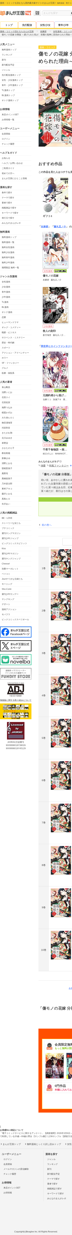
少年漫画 (6, 297)
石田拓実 (6, 402)
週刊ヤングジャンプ (11, 558)
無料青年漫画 (8, 257)
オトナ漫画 (7, 312)
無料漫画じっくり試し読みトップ (44, 1144)
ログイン (6, 139)
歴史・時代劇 (8, 342)
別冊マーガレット (10, 569)
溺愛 (43, 465)
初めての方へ (8, 173)
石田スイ (6, 397)
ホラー (5, 358)
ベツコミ (6, 574)
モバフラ (6, 614)
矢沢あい (6, 504)
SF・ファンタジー (10, 363)
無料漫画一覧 (8, 242)
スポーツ (6, 347)
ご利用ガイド (8, 168)
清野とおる (7, 463)
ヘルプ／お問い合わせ (12, 163)
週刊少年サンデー (10, 594)
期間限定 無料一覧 (10, 267)
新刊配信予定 (8, 65)
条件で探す (7, 192)
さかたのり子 (8, 448)
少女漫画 (6, 287)
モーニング (7, 584)
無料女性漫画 (8, 247)
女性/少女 (45, 25)
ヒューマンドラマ (10, 322)
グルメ (5, 368)
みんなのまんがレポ (11, 223)
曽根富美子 (7, 468)
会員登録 (6, 134)
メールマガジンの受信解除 (16, 1169)
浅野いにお (7, 392)
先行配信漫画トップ (11, 75)
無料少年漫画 (8, 262)
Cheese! (6, 563)
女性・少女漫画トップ (12, 80)
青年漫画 (6, 292)
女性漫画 (6, 282)
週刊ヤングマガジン (11, 533)
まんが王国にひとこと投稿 (14, 178)
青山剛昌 (6, 387)
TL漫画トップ (8, 90)
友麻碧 (44, 226)
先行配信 (27, 25)
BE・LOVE (7, 518)
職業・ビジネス (9, 332)
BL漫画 (5, 307)
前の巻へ (47, 524)
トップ (9, 25)
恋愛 (4, 317)
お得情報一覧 (8, 119)
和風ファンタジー (59, 465)
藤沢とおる (7, 494)
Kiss (4, 548)
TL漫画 (5, 302)
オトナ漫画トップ (10, 100)
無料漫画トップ (9, 49)
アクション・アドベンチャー (15, 353)
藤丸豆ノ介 (60, 226)
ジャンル (6, 70)
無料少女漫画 (8, 252)
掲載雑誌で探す (9, 208)
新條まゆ (6, 458)
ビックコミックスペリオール (15, 619)
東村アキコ (7, 488)
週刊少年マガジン (10, 553)
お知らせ (6, 158)
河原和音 (6, 428)
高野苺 (5, 473)
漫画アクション (9, 609)
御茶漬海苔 (7, 423)
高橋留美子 (7, 478)
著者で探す (7, 202)
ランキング (7, 55)
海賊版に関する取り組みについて (15, 700)
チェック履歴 (8, 144)
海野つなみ (7, 407)
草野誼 (5, 443)
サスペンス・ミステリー (13, 337)
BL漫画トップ (8, 95)
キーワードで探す (10, 213)
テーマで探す (8, 197)
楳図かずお (7, 412)
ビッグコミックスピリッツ (14, 543)
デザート (6, 604)
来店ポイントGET (10, 114)
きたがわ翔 (7, 433)
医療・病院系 (8, 373)
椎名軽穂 (6, 453)
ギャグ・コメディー (11, 327)
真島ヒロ (6, 499)
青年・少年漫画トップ (12, 85)
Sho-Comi (6, 589)
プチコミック (8, 528)
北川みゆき (7, 438)
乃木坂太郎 (7, 483)
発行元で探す (8, 218)
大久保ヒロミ (8, 417)
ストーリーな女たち (11, 523)
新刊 (4, 60)
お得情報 (7, 1192)
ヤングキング (8, 599)
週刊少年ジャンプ (10, 538)
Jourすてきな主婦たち (12, 579)
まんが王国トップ (12, 1144)
